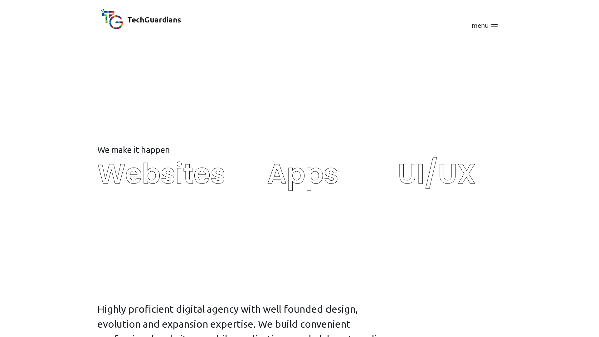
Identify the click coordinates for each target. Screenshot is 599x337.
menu (481, 25)
